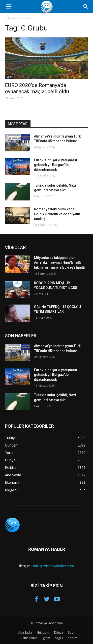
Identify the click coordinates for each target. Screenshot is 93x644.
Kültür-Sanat (28, 638)
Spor (9, 77)
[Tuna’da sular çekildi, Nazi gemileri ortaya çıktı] (17, 191)
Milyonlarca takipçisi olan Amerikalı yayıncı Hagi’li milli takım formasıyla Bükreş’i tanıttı (59, 262)
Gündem (43, 632)
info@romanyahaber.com (53, 565)
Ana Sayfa (25, 632)
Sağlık (59, 638)
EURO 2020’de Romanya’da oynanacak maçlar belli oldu (37, 88)
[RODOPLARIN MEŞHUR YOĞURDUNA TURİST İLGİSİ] (17, 289)
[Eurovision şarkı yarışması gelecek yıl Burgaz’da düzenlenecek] (17, 166)
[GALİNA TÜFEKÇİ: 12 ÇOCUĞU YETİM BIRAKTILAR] (17, 313)
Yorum (72, 638)
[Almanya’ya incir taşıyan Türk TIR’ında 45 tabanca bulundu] (17, 142)
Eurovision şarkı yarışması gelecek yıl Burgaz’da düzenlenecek (55, 165)
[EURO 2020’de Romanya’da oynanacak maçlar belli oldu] (46, 58)
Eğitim (46, 638)
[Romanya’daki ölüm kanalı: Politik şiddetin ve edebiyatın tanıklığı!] (17, 215)
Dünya (58, 632)
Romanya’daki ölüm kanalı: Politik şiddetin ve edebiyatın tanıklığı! (57, 214)
